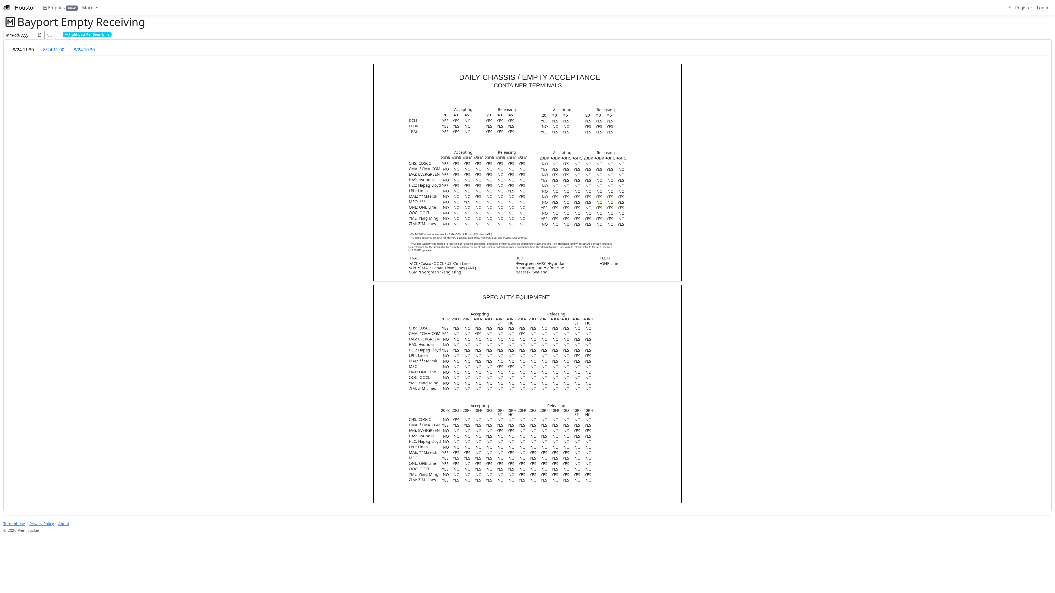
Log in (1043, 8)
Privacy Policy (41, 523)
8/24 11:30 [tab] (23, 50)
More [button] (88, 8)
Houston (26, 7)
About (63, 523)
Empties (62, 8)
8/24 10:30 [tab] (84, 50)
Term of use (14, 523)
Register (1023, 8)
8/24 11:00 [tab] (53, 50)
